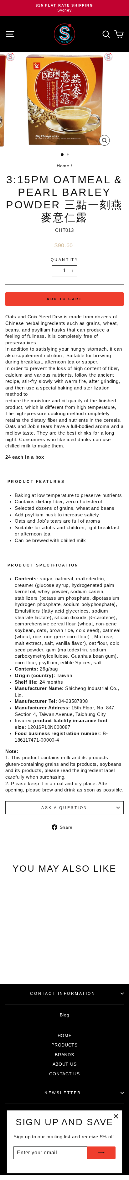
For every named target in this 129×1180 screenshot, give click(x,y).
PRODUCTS (64, 1045)
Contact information (62, 993)
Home (63, 166)
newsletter (62, 1093)
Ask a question (64, 808)
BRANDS (64, 1054)
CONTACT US (64, 1074)
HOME (65, 1035)
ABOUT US (65, 1064)
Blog (65, 1015)
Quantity (64, 260)
